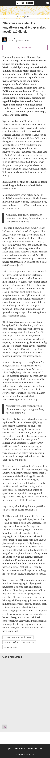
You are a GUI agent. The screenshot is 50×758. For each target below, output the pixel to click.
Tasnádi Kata (13, 39)
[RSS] (4, 727)
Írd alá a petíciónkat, (13, 181)
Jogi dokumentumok (16, 749)
